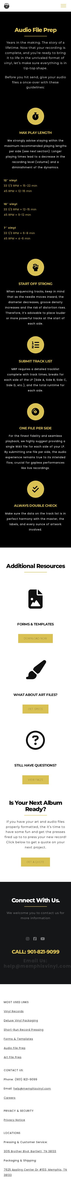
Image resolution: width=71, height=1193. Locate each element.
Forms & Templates (18, 1039)
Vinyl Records (14, 1011)
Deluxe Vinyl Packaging (21, 1020)
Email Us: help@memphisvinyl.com (37, 963)
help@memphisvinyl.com (32, 1088)
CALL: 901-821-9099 (35, 952)
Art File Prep (13, 1057)
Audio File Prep (15, 1048)
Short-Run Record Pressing (24, 1030)
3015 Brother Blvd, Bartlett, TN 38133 (30, 1151)
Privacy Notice (14, 1120)
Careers (10, 1098)
